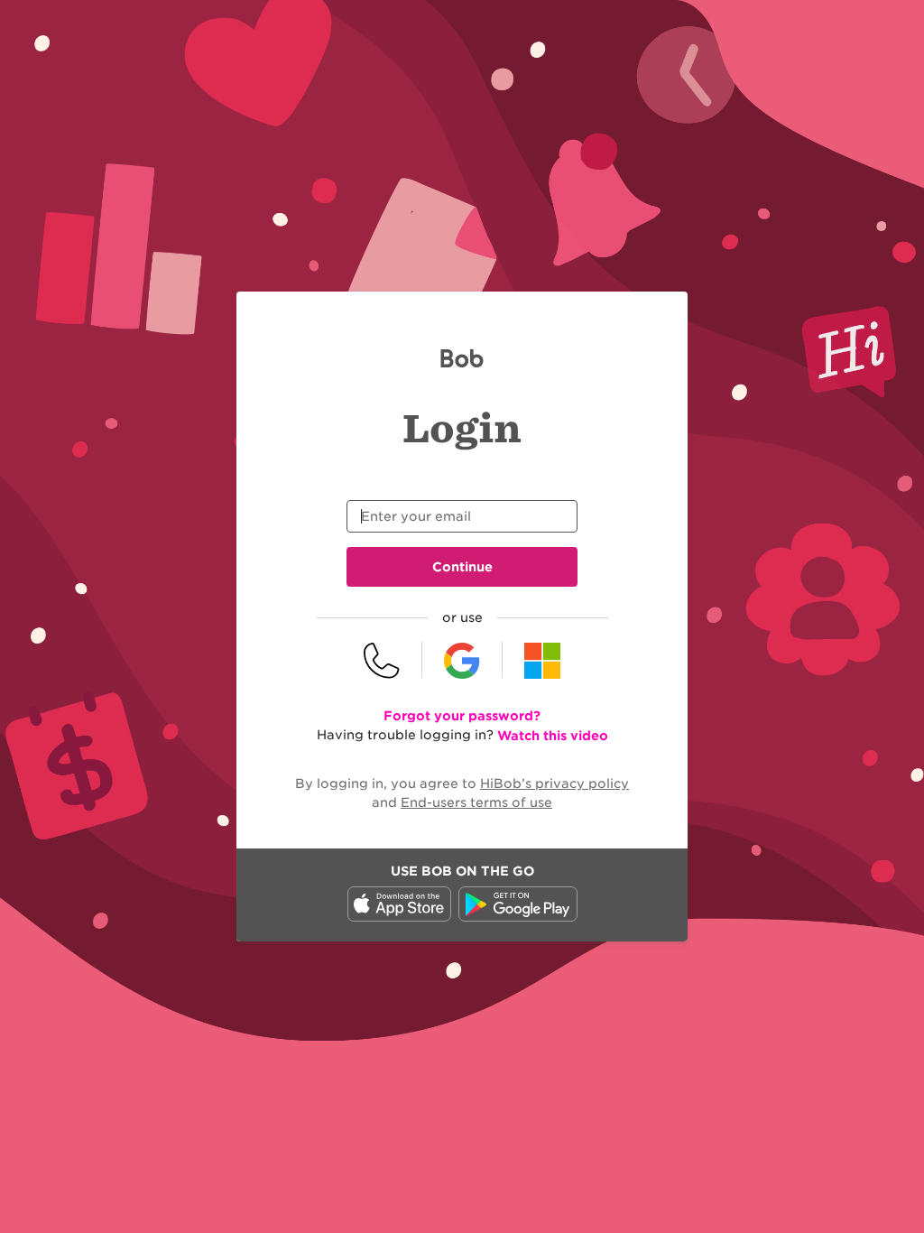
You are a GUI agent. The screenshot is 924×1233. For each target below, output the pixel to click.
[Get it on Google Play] (518, 917)
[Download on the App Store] (399, 917)
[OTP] (382, 660)
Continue (462, 567)
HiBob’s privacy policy (554, 783)
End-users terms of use (476, 802)
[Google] (462, 660)
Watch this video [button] (552, 735)
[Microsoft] (542, 660)
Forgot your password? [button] (462, 716)
